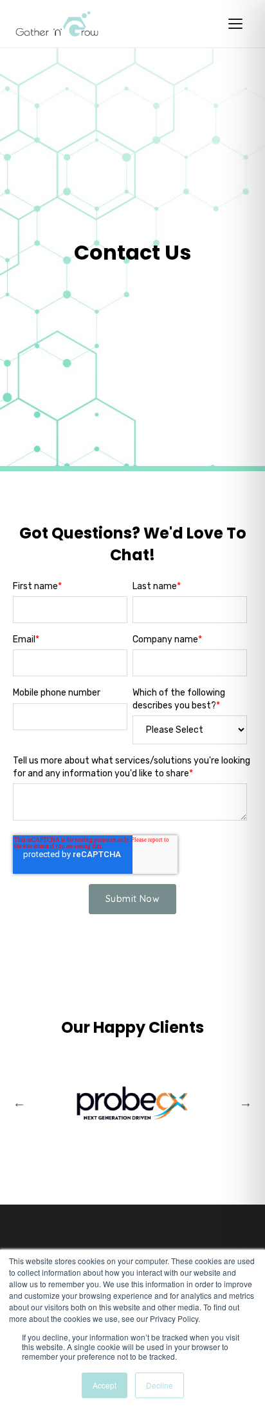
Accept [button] (104, 1385)
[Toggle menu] (235, 24)
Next (245, 1102)
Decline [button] (159, 1385)
